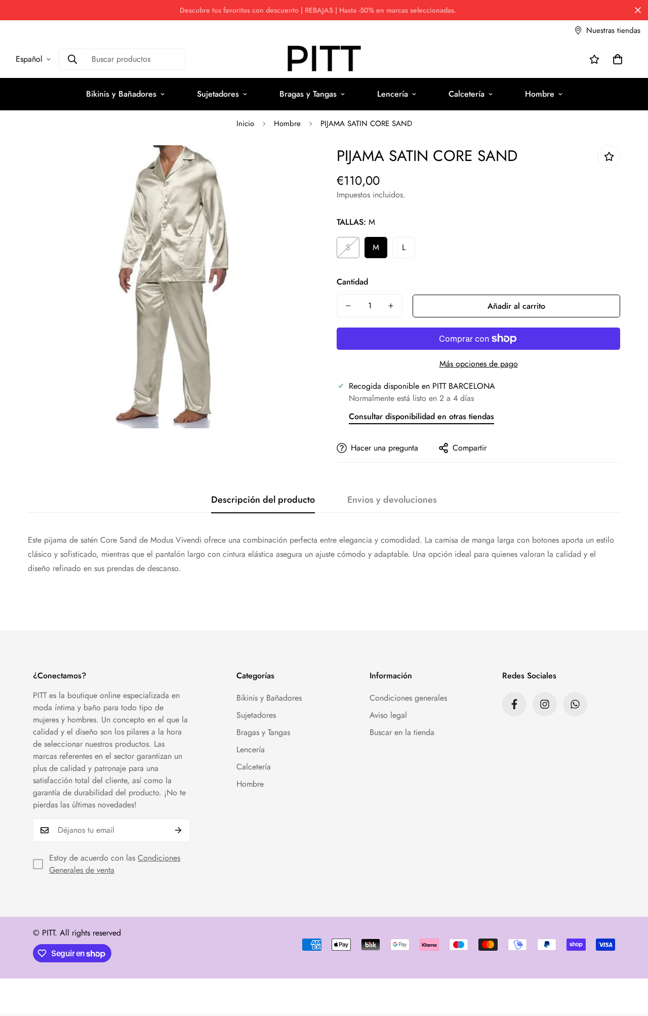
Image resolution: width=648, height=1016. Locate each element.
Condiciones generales (408, 698)
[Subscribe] (178, 830)
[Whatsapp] (575, 704)
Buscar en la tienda (402, 732)
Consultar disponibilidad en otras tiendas (421, 416)
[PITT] (324, 59)
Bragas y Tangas (308, 94)
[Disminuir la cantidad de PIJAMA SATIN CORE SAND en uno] (348, 306)
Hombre (539, 94)
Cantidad (352, 282)
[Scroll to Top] (628, 960)
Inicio (245, 123)
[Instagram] (545, 704)
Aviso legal (388, 715)
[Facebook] (514, 704)
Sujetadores (218, 94)
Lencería (392, 94)
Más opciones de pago (478, 364)
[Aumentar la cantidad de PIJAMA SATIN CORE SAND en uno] (391, 306)
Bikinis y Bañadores (121, 94)
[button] (617, 59)
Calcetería (466, 94)
